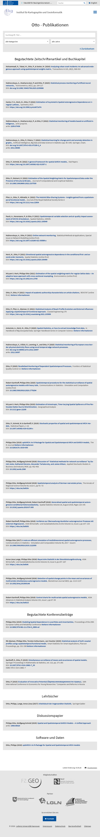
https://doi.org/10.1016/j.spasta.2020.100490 (28, 259)
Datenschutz (60, 826)
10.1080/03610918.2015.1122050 (23, 545)
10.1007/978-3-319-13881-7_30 (22, 665)
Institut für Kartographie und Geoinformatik (39, 12)
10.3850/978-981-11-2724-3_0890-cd (24, 627)
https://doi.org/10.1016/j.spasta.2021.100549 (28, 221)
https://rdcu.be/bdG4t (19, 564)
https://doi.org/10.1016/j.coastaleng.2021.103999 (30, 314)
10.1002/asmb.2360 (18, 469)
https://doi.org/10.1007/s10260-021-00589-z (28, 240)
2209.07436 (15, 126)
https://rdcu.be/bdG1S (19, 602)
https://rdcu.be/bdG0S (19, 526)
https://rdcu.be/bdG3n (19, 488)
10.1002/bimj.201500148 (20, 583)
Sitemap (87, 826)
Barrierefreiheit (74, 826)
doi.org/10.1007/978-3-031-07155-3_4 (25, 145)
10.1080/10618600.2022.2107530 (23, 183)
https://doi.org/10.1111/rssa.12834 (24, 202)
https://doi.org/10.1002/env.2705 (23, 278)
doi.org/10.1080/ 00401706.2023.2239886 (27, 88)
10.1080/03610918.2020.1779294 (23, 390)
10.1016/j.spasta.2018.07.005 (22, 507)
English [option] (94, 3)
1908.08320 (15, 725)
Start (84, 2)
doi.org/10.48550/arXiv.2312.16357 (24, 349)
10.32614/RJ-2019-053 (19, 447)
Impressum (47, 826)
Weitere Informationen (20, 295)
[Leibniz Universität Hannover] (10, 3)
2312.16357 (15, 352)
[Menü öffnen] (95, 13)
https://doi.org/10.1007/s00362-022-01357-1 (28, 164)
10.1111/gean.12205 (18, 409)
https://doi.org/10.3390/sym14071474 (25, 107)
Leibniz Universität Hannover (28, 826)
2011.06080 (15, 148)
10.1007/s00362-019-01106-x (21, 428)
